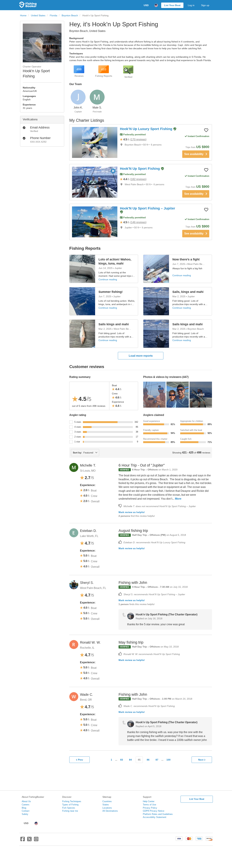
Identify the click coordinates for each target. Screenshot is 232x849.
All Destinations (110, 811)
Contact (25, 811)
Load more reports (141, 355)
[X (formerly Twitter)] (29, 840)
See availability (195, 154)
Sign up (205, 5)
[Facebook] (22, 840)
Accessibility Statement (154, 817)
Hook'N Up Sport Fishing (140, 168)
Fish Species (68, 808)
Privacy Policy (150, 808)
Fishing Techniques (71, 801)
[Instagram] (36, 840)
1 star (77, 441)
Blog (24, 808)
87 (157, 759)
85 (139, 759)
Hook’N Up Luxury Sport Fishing (146, 129)
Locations (107, 808)
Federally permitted (134, 134)
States (105, 804)
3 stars (77, 432)
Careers (25, 804)
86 (148, 759)
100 (168, 759)
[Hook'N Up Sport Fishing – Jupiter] (94, 221)
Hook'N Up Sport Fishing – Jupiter (147, 208)
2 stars (77, 436)
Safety (25, 814)
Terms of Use (149, 804)
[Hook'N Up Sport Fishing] (94, 182)
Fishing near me (70, 811)
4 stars (77, 427)
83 (121, 759)
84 (130, 759)
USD (146, 5)
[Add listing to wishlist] (206, 130)
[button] (174, 129)
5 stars (77, 422)
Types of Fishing (70, 804)
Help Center (148, 801)
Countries (107, 801)
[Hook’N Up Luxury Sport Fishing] (94, 142)
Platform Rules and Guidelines (158, 814)
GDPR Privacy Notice (153, 811)
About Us (26, 801)
